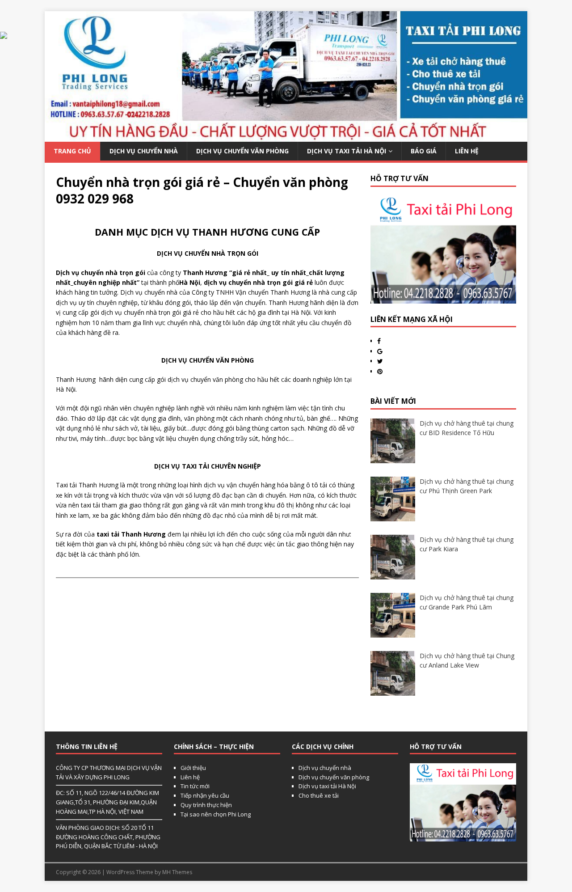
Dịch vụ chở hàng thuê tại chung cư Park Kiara (466, 544)
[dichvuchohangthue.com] (286, 136)
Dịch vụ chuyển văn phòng (242, 151)
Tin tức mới (195, 786)
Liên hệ (190, 777)
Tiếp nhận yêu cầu (205, 795)
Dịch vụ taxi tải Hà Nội (346, 151)
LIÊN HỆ (467, 151)
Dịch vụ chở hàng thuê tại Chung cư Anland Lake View (467, 660)
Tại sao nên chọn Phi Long (216, 814)
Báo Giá (424, 151)
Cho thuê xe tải (319, 795)
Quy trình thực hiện (206, 805)
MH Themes (177, 872)
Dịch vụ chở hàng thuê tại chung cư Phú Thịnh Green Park (466, 486)
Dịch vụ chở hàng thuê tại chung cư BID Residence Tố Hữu (466, 428)
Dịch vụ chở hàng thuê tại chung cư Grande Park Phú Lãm (466, 602)
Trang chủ (72, 151)
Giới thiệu (193, 768)
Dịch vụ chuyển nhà (143, 151)
